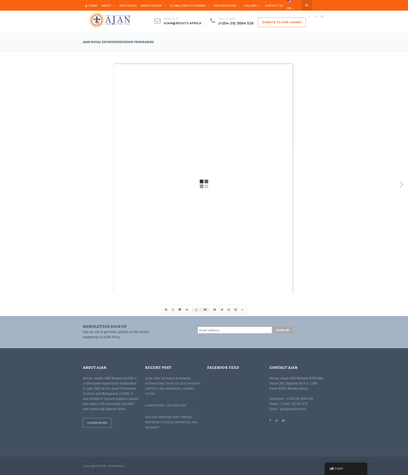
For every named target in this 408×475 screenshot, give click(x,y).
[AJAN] (109, 20)
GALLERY (250, 5)
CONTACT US (274, 5)
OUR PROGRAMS (225, 5)
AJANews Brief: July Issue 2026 (165, 405)
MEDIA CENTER (151, 5)
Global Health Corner (187, 5)
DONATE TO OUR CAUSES (282, 22)
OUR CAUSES (128, 5)
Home (93, 5)
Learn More (97, 422)
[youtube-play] (322, 16)
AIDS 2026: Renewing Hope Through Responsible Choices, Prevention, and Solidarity (171, 422)
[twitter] (315, 16)
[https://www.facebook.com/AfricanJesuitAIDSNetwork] (270, 420)
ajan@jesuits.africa (182, 23)
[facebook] (309, 16)
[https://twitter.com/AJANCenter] (276, 420)
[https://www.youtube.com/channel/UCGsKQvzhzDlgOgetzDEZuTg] (283, 420)
